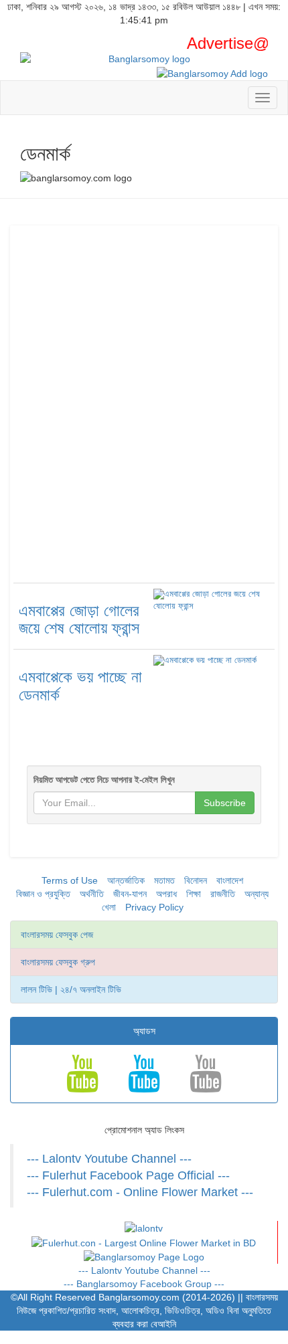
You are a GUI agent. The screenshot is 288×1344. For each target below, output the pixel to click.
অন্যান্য (256, 893)
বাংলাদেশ (229, 880)
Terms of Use (70, 880)
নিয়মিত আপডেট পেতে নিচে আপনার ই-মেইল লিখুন (104, 780)
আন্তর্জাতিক (126, 880)
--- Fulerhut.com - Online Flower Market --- (140, 1192)
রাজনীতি (222, 893)
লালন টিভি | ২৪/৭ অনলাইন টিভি (71, 989)
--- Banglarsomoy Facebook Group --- (144, 1283)
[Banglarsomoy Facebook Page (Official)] (144, 1256)
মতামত (164, 880)
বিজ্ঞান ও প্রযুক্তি (43, 893)
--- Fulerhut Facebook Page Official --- (128, 1175)
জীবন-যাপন (130, 893)
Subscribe (225, 802)
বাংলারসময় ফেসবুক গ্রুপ (58, 962)
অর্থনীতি (92, 893)
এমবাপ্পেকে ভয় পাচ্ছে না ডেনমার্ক (80, 685)
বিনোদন (195, 880)
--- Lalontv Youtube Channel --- (109, 1158)
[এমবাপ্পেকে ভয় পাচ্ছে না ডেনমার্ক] (205, 661)
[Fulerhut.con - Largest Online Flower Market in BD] (143, 1241)
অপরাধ (166, 893)
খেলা (109, 907)
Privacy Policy (154, 907)
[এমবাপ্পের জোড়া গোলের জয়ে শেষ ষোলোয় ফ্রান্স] (211, 600)
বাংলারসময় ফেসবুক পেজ (57, 934)
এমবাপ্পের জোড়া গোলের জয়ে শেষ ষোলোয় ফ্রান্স (79, 619)
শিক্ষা (193, 893)
